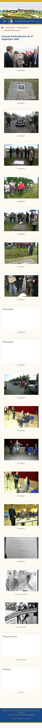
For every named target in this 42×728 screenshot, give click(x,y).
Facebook (27, 718)
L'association (10, 27)
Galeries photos (23, 27)
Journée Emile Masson (12, 30)
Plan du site (20, 718)
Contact (14, 718)
